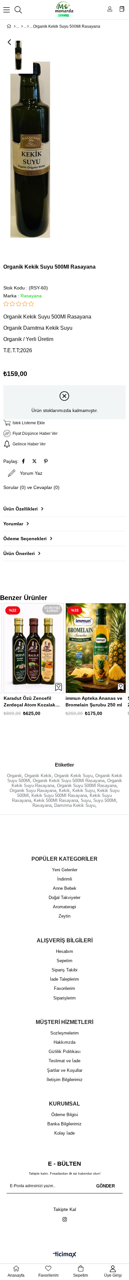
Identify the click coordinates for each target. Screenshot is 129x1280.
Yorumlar (13, 523)
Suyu (86, 800)
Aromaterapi (64, 906)
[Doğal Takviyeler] (22, 26)
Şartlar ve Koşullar (64, 1070)
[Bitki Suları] (28, 26)
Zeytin (64, 916)
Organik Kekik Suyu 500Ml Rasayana (69, 780)
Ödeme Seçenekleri (25, 538)
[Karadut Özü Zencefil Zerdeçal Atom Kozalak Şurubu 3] (34, 648)
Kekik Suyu (83, 790)
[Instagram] (64, 1219)
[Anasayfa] (15, 26)
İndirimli (64, 879)
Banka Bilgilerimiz (64, 1123)
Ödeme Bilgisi (64, 1114)
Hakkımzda (64, 1042)
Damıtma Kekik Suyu (74, 805)
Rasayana (42, 805)
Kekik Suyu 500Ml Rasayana (59, 795)
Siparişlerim (64, 998)
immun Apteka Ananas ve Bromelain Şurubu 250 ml (93, 701)
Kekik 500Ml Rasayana (56, 800)
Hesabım (64, 951)
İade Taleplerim (64, 979)
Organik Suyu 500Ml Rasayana (86, 785)
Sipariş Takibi (64, 969)
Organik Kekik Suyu (73, 775)
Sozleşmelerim (64, 1033)
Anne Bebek (64, 888)
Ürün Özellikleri (20, 508)
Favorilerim (64, 988)
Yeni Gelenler (64, 869)
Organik (14, 775)
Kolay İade (64, 1133)
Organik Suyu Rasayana (33, 790)
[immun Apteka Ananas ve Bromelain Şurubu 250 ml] (96, 648)
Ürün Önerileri (19, 553)
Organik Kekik (38, 775)
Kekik (64, 790)
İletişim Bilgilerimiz (65, 1079)
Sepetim (64, 960)
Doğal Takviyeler (64, 897)
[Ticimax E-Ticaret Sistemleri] (64, 1255)
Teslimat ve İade (64, 1060)
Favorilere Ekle (58, 687)
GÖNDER (105, 1186)
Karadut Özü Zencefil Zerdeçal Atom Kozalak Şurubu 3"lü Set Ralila (29, 702)
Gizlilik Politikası (65, 1051)
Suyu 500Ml (104, 800)
